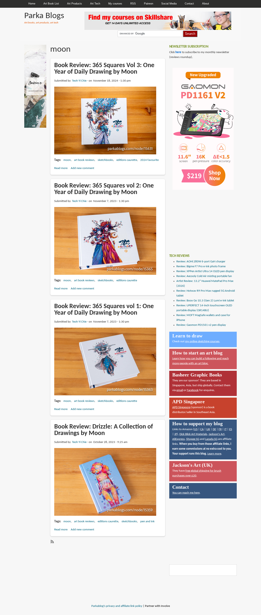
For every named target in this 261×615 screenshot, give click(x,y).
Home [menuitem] (31, 3)
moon (67, 160)
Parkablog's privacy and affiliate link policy (116, 606)
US (196, 429)
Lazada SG (211, 439)
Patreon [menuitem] (148, 3)
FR (220, 429)
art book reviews (84, 160)
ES (230, 429)
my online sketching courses (202, 341)
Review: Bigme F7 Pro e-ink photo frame (201, 266)
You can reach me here (186, 492)
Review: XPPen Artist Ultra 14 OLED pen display (205, 271)
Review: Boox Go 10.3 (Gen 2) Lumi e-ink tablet (205, 300)
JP (175, 434)
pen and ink (147, 521)
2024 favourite (149, 160)
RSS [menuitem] (133, 3)
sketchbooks (105, 160)
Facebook (193, 390)
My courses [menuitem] (115, 3)
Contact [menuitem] (189, 3)
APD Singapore (181, 407)
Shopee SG (192, 439)
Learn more (214, 453)
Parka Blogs (44, 16)
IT (225, 429)
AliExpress (178, 439)
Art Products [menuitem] (74, 3)
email (179, 390)
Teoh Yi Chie (79, 80)
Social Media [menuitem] (169, 3)
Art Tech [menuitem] (95, 3)
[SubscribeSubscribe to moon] (51, 541)
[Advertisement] (199, 218)
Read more (60, 168)
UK (208, 429)
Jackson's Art (217, 434)
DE (214, 429)
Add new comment (82, 168)
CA (202, 429)
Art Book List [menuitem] (51, 3)
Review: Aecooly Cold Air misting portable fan (204, 276)
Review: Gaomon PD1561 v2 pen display (201, 325)
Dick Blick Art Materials (193, 434)
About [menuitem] (205, 3)
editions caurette (126, 160)
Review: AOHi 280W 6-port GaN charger (200, 261)
